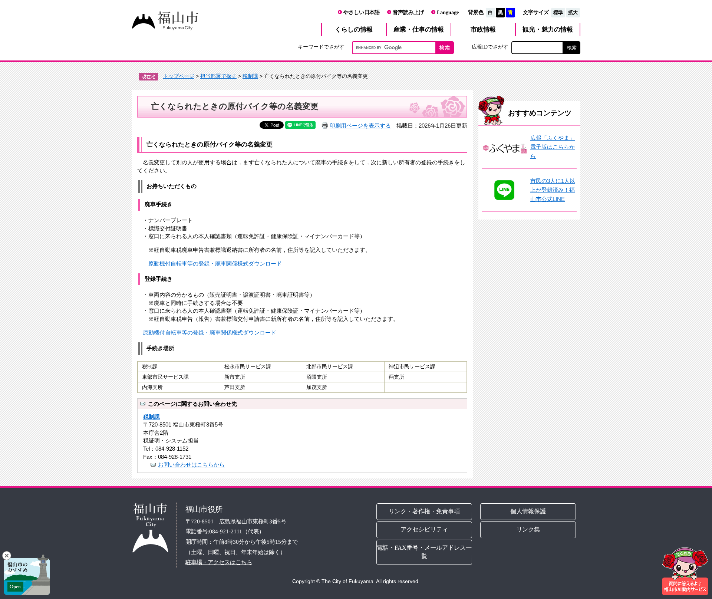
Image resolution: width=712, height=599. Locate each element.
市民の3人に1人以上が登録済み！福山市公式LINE (552, 190)
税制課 (250, 76)
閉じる (6, 555)
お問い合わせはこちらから (191, 464)
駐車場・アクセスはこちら (218, 562)
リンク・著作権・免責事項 (424, 511)
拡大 (573, 12)
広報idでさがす (490, 47)
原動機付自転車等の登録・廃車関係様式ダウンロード (215, 263)
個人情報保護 (528, 511)
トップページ (178, 76)
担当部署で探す (218, 76)
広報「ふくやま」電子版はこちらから (552, 147)
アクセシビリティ (424, 529)
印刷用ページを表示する (360, 125)
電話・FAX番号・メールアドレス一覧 (424, 552)
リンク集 (528, 529)
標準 (558, 12)
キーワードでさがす (321, 47)
